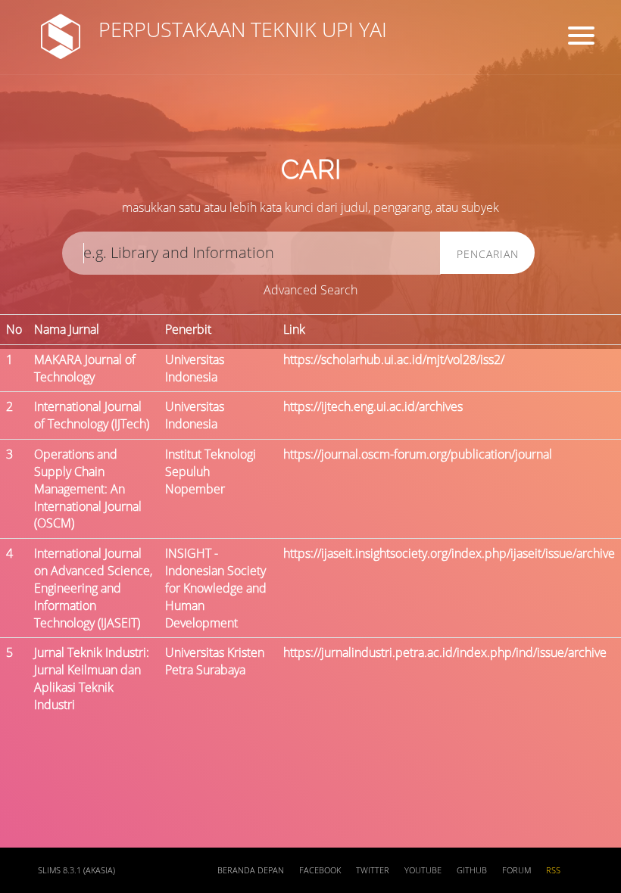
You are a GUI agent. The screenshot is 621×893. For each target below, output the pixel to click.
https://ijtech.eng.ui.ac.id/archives (373, 406)
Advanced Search (310, 290)
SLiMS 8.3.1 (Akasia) (76, 870)
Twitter (372, 870)
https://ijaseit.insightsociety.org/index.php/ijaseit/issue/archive (449, 553)
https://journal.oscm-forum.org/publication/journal (417, 454)
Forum (516, 870)
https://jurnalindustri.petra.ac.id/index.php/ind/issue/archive (445, 652)
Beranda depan (250, 870)
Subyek (261, 121)
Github (472, 870)
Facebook (320, 870)
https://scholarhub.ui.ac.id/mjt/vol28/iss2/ (393, 359)
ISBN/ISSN (424, 121)
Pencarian (488, 254)
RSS (553, 870)
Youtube (423, 870)
